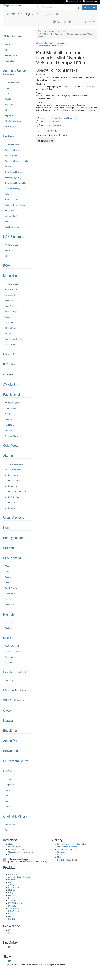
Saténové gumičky (12, 646)
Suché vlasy (54, 121)
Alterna (8, 455)
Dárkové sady (13, 82)
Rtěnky (8, 779)
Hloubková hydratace (68, 118)
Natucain (9, 720)
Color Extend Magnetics (15, 188)
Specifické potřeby (12, 227)
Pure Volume (10, 306)
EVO (7, 566)
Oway (7, 710)
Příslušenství (12, 557)
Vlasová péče (10, 44)
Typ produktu (15, 13)
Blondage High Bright (14, 177)
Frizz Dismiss (10, 210)
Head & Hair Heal (12, 289)
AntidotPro (10, 740)
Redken (8, 136)
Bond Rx (8, 419)
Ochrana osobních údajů (67, 849)
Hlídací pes (46, 140)
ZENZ (10, 871)
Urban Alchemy (13, 517)
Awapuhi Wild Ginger (13, 435)
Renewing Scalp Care (14, 463)
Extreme (8, 194)
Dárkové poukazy (66, 859)
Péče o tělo (9, 61)
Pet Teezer (9, 680)
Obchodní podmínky (16, 849)
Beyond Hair (10, 115)
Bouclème (10, 730)
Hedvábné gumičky (13, 651)
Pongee (8, 571)
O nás (10, 844)
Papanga (8, 577)
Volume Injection (12, 216)
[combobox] (50, 7)
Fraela (7, 770)
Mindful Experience (13, 121)
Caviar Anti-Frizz (12, 497)
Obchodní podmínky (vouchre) (20, 852)
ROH (6, 265)
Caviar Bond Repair (13, 480)
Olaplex (8, 374)
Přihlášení (61, 852)
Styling (8, 50)
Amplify (8, 99)
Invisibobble (10, 593)
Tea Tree (8, 430)
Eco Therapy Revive (13, 339)
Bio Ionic (8, 628)
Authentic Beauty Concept (15, 72)
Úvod (40, 31)
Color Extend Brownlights (15, 183)
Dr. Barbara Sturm (15, 760)
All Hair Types (10, 126)
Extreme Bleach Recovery (15, 205)
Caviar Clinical (11, 502)
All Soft (8, 166)
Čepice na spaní (11, 657)
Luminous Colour (12, 295)
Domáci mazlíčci (14, 672)
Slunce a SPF (54, 14)
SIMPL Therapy (14, 700)
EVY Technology (14, 690)
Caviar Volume (11, 486)
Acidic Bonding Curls (13, 150)
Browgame (10, 750)
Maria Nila (10, 275)
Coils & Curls (10, 344)
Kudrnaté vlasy (55, 125)
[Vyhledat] (38, 7)
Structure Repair (12, 311)
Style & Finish (10, 328)
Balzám (8, 806)
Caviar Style (10, 508)
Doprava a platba (73, 21)
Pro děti (8, 547)
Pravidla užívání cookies (67, 846)
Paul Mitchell (11, 394)
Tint (6, 801)
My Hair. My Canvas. (13, 469)
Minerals (8, 333)
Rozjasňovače (11, 784)
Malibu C (9, 354)
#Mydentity (10, 384)
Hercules (8, 599)
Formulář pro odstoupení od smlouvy (72, 844)
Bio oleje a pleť (11, 55)
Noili (6, 527)
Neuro (7, 413)
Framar (8, 582)
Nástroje (9, 614)
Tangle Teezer (11, 588)
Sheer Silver (10, 300)
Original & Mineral (15, 816)
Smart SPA (9, 604)
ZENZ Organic (13, 36)
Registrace (61, 854)
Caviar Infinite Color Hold (15, 491)
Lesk (7, 795)
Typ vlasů (34, 14)
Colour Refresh (11, 322)
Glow (7, 93)
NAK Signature (13, 236)
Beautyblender (13, 537)
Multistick (9, 790)
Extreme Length (11, 199)
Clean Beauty (10, 408)
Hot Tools (9, 622)
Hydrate (8, 88)
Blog (58, 22)
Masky (54, 118)
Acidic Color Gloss (12, 155)
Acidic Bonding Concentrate (16, 161)
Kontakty (91, 21)
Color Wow (10, 445)
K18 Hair (9, 364)
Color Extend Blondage (14, 172)
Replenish (9, 104)
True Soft (9, 317)
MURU (7, 637)
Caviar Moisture (11, 475)
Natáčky (8, 662)
